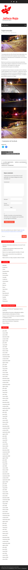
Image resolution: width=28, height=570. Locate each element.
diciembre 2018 (6, 497)
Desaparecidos (6, 271)
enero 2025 (5, 352)
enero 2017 (5, 535)
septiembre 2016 (6, 543)
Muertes (11, 152)
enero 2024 (5, 376)
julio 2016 (5, 547)
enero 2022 (5, 424)
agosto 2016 (5, 545)
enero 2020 (5, 472)
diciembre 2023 (6, 378)
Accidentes (5, 267)
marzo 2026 (5, 333)
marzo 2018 (5, 507)
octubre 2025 (5, 338)
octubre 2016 (5, 541)
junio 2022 (5, 414)
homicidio (9, 153)
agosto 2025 (5, 340)
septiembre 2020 (6, 456)
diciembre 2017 (6, 513)
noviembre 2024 (6, 356)
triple (18, 153)
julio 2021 (5, 436)
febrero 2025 (5, 350)
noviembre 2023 (6, 380)
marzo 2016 (5, 555)
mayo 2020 (5, 464)
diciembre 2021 (6, 426)
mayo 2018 (5, 503)
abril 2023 (5, 394)
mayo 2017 (5, 527)
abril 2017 (5, 529)
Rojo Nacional (6, 293)
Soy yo (4, 316)
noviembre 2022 (6, 404)
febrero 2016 (5, 557)
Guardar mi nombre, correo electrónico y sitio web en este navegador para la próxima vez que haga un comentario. (13, 217)
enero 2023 (5, 400)
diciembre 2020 (6, 450)
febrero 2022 (5, 422)
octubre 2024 (5, 358)
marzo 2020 (5, 468)
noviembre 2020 (6, 452)
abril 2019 (5, 489)
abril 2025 (5, 346)
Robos (4, 291)
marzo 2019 (5, 491)
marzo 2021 (5, 444)
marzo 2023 (5, 396)
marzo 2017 (5, 531)
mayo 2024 (5, 368)
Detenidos (5, 273)
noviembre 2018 (6, 499)
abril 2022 (5, 418)
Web (11, 207)
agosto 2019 (5, 481)
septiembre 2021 (6, 432)
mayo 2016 (5, 551)
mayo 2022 (5, 416)
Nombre (6, 199)
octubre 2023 (5, 382)
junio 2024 (5, 366)
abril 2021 (5, 442)
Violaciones (5, 301)
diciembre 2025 (6, 336)
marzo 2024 (5, 372)
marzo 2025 (5, 348)
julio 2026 (5, 330)
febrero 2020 (5, 469)
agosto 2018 (5, 501)
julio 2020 (5, 460)
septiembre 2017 (6, 519)
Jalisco (4, 283)
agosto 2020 (5, 458)
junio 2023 (5, 390)
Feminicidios (5, 275)
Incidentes (5, 279)
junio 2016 (5, 549)
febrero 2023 (5, 398)
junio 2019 (5, 485)
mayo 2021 (5, 440)
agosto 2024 (5, 362)
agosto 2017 (5, 521)
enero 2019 (5, 495)
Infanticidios (5, 281)
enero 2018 (5, 511)
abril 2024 (5, 370)
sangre (13, 153)
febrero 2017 (5, 533)
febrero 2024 (5, 374)
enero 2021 (5, 448)
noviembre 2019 (6, 475)
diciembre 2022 (6, 402)
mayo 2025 (5, 344)
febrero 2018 (5, 509)
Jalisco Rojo (10, 18)
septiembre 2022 (6, 408)
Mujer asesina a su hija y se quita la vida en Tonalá (13, 257)
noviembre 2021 (6, 428)
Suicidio (4, 297)
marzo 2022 (5, 420)
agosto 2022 (5, 410)
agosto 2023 (5, 386)
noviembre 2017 (6, 515)
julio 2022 (5, 412)
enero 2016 (5, 559)
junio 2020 (5, 462)
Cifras (4, 269)
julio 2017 (5, 523)
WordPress (11, 568)
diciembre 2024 (6, 354)
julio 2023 (5, 388)
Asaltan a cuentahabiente (21, 162)
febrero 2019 (5, 493)
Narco (4, 287)
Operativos (5, 289)
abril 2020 (5, 466)
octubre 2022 (5, 406)
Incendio (4, 277)
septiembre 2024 (6, 360)
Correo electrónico (7, 204)
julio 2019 (5, 483)
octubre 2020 (5, 454)
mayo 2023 (5, 392)
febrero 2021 (5, 446)
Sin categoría (5, 295)
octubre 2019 (5, 477)
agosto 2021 (5, 434)
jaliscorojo (14, 32)
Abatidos (5, 265)
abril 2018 (5, 505)
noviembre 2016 (6, 539)
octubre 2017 (5, 517)
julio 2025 (5, 342)
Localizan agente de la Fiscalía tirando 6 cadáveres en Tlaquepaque (7, 163)
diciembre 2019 (6, 473)
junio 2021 (5, 438)
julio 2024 (5, 364)
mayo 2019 (5, 487)
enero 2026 (5, 334)
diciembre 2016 (6, 537)
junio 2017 (5, 525)
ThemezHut (24, 568)
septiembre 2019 (6, 479)
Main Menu (6, 25)
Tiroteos (4, 299)
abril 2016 (5, 553)
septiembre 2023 (6, 384)
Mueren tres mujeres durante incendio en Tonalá (13, 252)
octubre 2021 (5, 430)
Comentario (7, 182)
